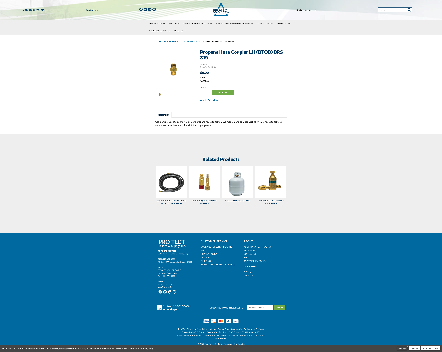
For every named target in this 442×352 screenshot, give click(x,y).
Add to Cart (171, 184)
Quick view (171, 180)
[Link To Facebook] (141, 10)
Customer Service (158, 31)
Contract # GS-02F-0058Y (177, 306)
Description (163, 115)
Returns (205, 257)
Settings (402, 348)
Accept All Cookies (431, 348)
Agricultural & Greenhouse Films (232, 23)
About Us (178, 31)
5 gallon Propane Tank (237, 201)
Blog (247, 257)
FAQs (203, 250)
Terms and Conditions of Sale (218, 264)
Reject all (414, 348)
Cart (316, 10)
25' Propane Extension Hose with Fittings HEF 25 (171, 202)
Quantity (203, 87)
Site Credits (239, 344)
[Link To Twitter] (145, 10)
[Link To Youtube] (154, 10)
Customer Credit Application (217, 246)
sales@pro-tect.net (166, 287)
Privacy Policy (209, 254)
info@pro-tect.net (165, 284)
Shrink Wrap (155, 23)
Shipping (206, 261)
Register (308, 10)
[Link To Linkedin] (149, 10)
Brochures (250, 250)
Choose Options (204, 184)
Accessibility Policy (255, 261)
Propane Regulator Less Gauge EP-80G (271, 202)
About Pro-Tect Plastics (258, 246)
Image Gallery (284, 23)
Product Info (263, 23)
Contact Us (92, 10)
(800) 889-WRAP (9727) (169, 270)
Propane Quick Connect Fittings (204, 202)
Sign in (299, 10)
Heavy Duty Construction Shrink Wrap (189, 23)
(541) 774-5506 (173, 273)
